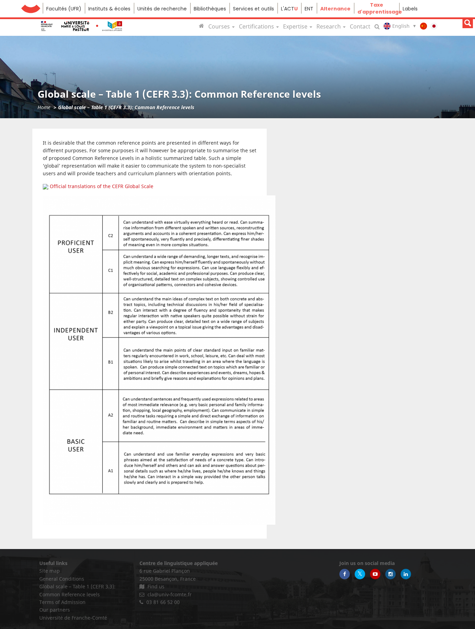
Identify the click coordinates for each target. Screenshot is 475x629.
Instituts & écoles (109, 8)
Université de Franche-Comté (30, 8)
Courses (219, 26)
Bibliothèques (210, 8)
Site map (49, 570)
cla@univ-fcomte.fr (169, 594)
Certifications (257, 26)
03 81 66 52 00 (162, 602)
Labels (410, 8)
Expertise (296, 26)
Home (44, 107)
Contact (360, 26)
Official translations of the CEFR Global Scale (100, 186)
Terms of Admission (62, 602)
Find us (155, 586)
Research (329, 26)
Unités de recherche (162, 8)
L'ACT (289, 8)
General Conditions (61, 578)
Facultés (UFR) (63, 8)
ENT (309, 8)
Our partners (54, 609)
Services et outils (253, 8)
